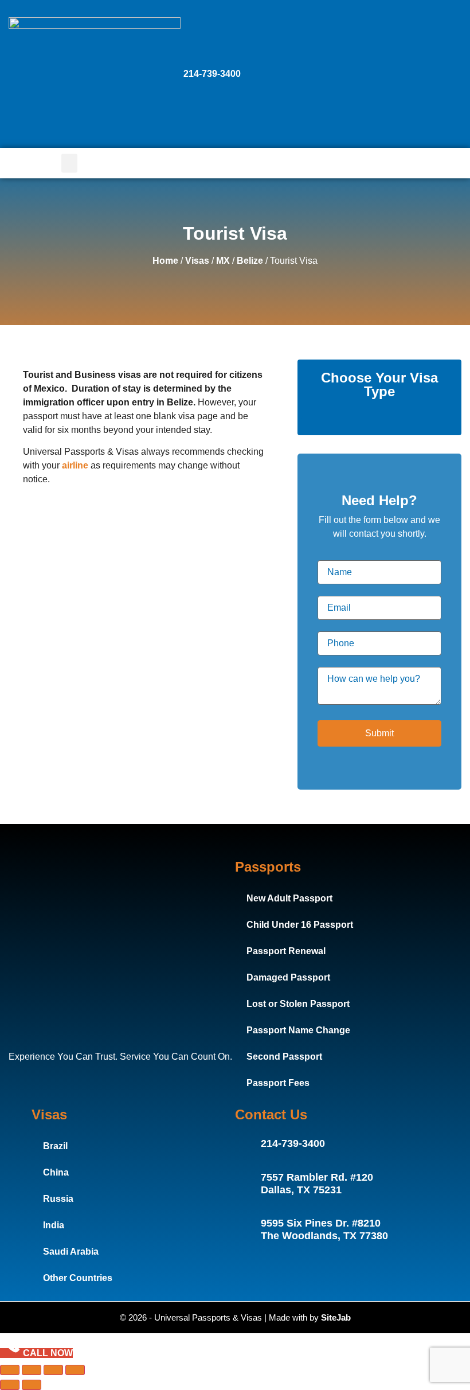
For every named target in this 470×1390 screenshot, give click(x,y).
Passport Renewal (286, 951)
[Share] (53, 1370)
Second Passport (284, 1056)
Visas (197, 260)
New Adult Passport (289, 898)
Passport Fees (278, 1083)
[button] (69, 163)
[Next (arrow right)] (31, 1385)
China (56, 1172)
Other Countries (77, 1278)
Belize (250, 260)
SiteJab (336, 1317)
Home (165, 260)
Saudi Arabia (71, 1251)
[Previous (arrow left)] (9, 1385)
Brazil (55, 1146)
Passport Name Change (298, 1030)
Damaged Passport (288, 977)
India (53, 1225)
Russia (58, 1199)
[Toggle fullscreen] (31, 1370)
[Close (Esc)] (75, 1370)
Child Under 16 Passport (299, 925)
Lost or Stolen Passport (298, 1004)
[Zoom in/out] (9, 1370)
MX (223, 260)
